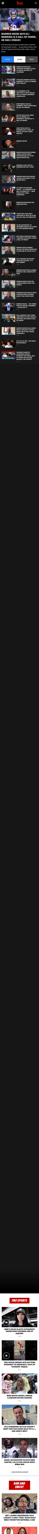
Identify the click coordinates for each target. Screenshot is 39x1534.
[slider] (19, 30)
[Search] (36, 3)
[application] (19, 19)
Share (7, 59)
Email (32, 59)
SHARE (19, 59)
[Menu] (3, 3)
